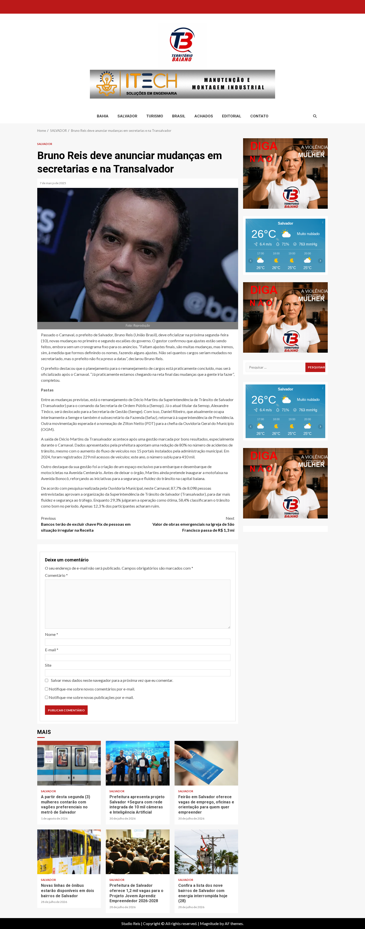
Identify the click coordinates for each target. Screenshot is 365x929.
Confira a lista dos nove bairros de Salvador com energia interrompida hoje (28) (206, 851)
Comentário (56, 575)
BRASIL (178, 116)
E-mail (51, 649)
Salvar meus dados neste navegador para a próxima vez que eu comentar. (112, 680)
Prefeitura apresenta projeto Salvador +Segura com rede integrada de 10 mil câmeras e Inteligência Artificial (137, 763)
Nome (51, 634)
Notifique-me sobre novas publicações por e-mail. (91, 697)
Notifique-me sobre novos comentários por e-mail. (92, 689)
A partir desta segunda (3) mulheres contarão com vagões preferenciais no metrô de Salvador (69, 763)
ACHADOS (203, 116)
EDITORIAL (231, 116)
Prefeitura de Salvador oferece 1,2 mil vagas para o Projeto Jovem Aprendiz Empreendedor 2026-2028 (137, 851)
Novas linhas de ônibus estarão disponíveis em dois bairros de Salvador (69, 851)
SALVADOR (127, 116)
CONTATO (259, 116)
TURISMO (154, 116)
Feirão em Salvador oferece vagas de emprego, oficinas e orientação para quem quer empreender (206, 763)
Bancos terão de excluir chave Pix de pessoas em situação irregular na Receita (86, 524)
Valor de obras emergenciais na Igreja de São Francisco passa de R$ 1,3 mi (193, 524)
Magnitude (209, 923)
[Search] (315, 116)
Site (48, 665)
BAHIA (103, 116)
